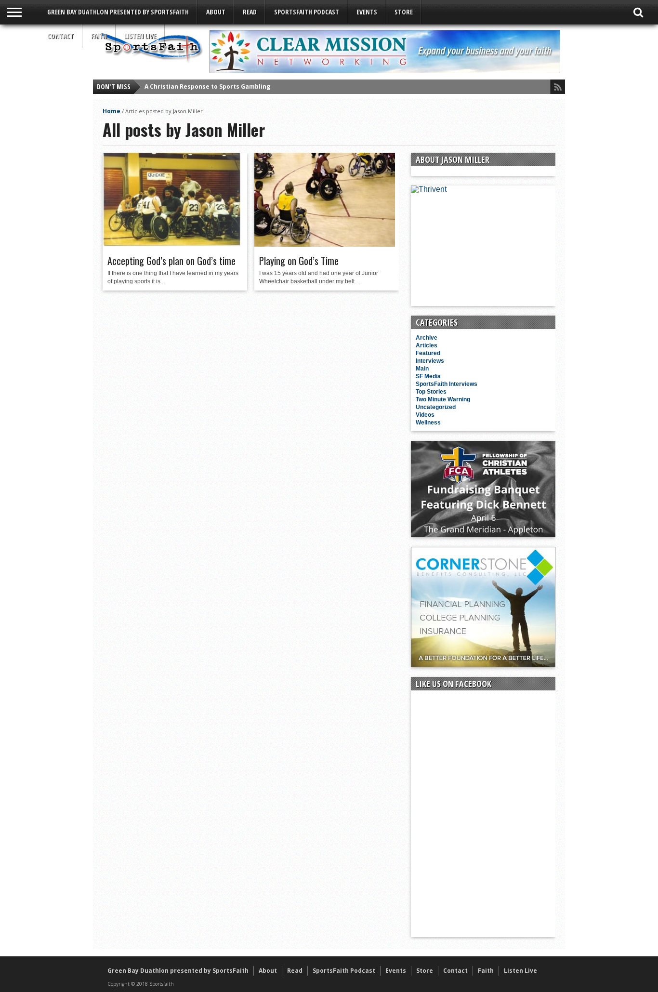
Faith (99, 35)
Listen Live (140, 35)
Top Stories (431, 391)
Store (404, 11)
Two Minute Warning (443, 399)
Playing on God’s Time (299, 260)
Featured (428, 353)
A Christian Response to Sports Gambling (207, 86)
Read (250, 11)
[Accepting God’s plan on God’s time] (171, 244)
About (215, 11)
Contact (60, 35)
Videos (425, 414)
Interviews (430, 360)
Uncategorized (436, 407)
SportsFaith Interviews (446, 384)
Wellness (428, 422)
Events (366, 11)
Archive (426, 337)
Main (422, 368)
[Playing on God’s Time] (324, 244)
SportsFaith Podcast (306, 11)
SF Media (428, 376)
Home (111, 111)
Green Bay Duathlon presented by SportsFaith (118, 11)
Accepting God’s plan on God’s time (171, 260)
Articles (426, 345)
